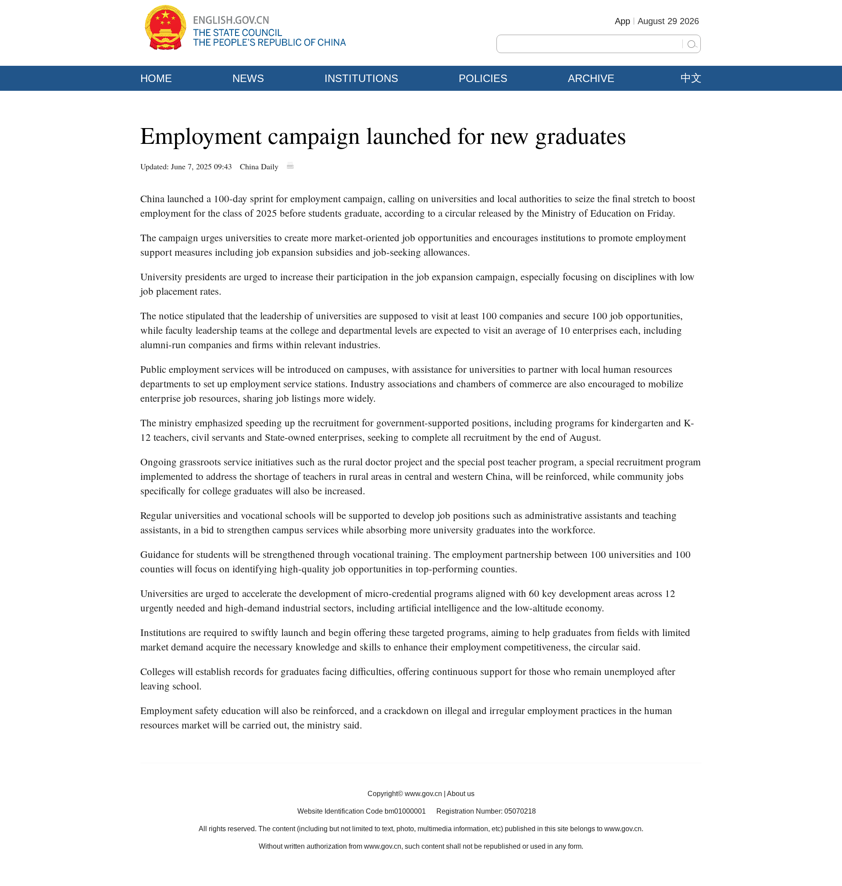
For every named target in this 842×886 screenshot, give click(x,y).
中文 (691, 78)
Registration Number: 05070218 (486, 811)
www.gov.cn (423, 793)
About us (461, 793)
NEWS (248, 78)
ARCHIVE (591, 78)
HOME (156, 78)
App (622, 21)
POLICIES (483, 78)
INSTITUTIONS (361, 78)
